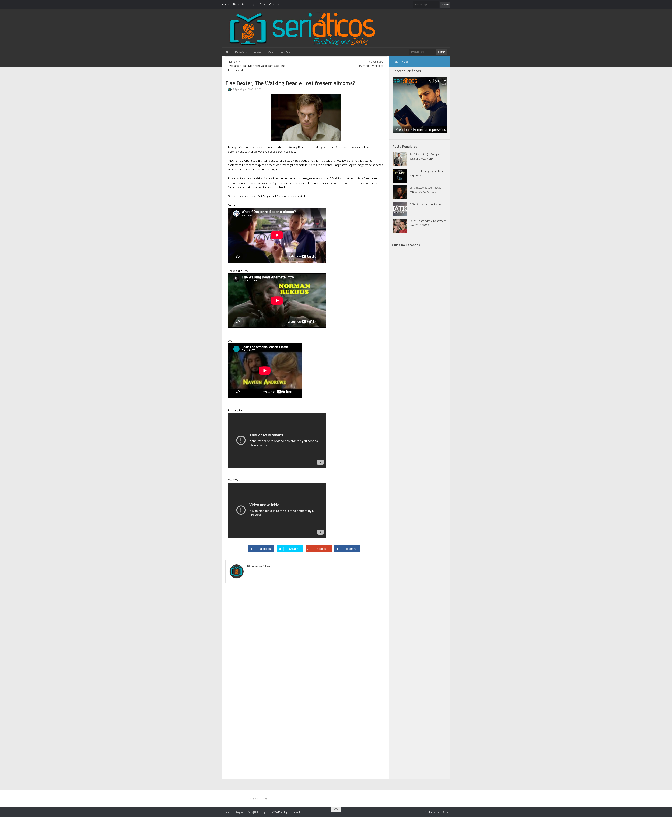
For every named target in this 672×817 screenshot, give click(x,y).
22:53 (258, 89)
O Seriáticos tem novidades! (426, 204)
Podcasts (238, 4)
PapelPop (277, 183)
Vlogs (252, 4)
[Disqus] (305, 641)
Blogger (265, 798)
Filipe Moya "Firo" (242, 89)
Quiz (262, 4)
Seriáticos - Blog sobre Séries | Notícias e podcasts (248, 812)
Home (225, 4)
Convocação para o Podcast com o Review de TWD (426, 189)
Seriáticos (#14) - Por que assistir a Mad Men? (425, 156)
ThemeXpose (442, 812)
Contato (274, 4)
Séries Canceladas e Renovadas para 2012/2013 (428, 223)
